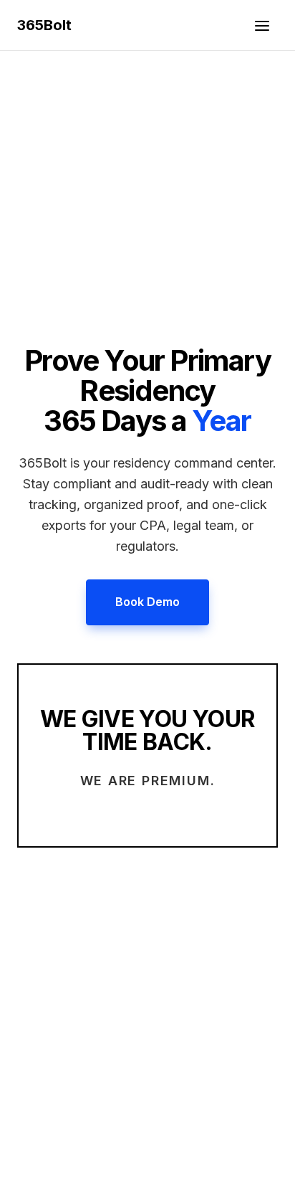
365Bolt (44, 25)
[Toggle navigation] (262, 25)
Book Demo (147, 601)
